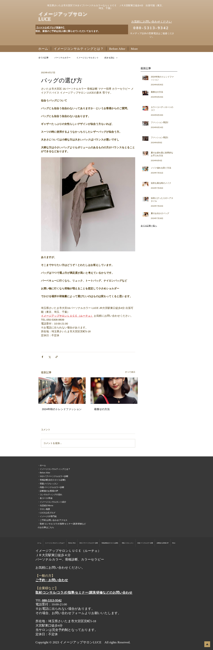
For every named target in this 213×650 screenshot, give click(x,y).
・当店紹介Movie (45, 505)
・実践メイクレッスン (48, 484)
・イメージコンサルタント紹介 (52, 502)
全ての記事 (43, 57)
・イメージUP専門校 (47, 516)
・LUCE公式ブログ (46, 513)
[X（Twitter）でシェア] (49, 356)
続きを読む (109, 57)
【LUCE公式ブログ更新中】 (50, 27)
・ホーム (42, 465)
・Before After (44, 473)
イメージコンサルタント (87, 57)
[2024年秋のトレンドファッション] (62, 390)
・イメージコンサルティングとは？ (54, 469)
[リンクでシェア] (56, 356)
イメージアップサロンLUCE (63, 17)
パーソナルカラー (62, 57)
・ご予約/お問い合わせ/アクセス (52, 520)
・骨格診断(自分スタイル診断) (52, 480)
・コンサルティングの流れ (50, 494)
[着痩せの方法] (114, 390)
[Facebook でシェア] (42, 356)
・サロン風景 (44, 509)
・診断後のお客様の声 (48, 491)
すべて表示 (130, 372)
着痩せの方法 (102, 409)
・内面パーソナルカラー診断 (51, 487)
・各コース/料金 (45, 498)
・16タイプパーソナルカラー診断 (53, 476)
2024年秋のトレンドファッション (62, 409)
